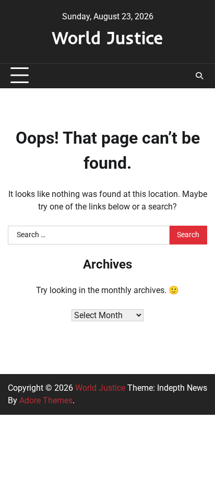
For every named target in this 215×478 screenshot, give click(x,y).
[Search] (199, 76)
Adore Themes (46, 400)
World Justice (107, 37)
